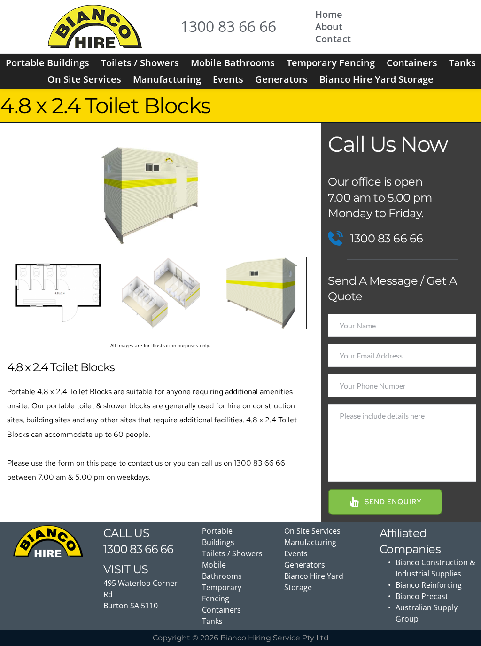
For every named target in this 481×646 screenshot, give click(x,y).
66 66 (159, 549)
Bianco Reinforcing (429, 585)
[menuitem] (47, 63)
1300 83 (122, 549)
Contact (333, 38)
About (328, 26)
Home (328, 14)
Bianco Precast (422, 596)
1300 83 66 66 (228, 26)
